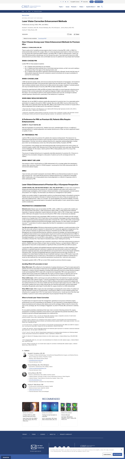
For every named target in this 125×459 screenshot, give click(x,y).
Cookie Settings (107, 454)
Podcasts (73, 6)
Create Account (99, 1)
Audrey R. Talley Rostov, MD (35, 384)
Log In (91, 1)
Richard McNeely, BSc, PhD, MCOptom (38, 365)
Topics (61, 6)
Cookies (42, 434)
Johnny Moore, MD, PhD (34, 373)
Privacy (24, 434)
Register (6, 457)
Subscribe (85, 1)
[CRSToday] (31, 7)
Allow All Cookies (117, 454)
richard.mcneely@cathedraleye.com (37, 368)
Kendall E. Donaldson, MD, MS (36, 353)
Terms (34, 434)
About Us (52, 434)
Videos (81, 6)
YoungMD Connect (74, 1)
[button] (25, 351)
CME (98, 6)
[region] (86, 452)
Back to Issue (25, 15)
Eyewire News (90, 6)
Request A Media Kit (66, 434)
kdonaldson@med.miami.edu (36, 360)
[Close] (121, 449)
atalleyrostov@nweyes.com (35, 389)
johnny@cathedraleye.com (35, 379)
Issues (67, 6)
